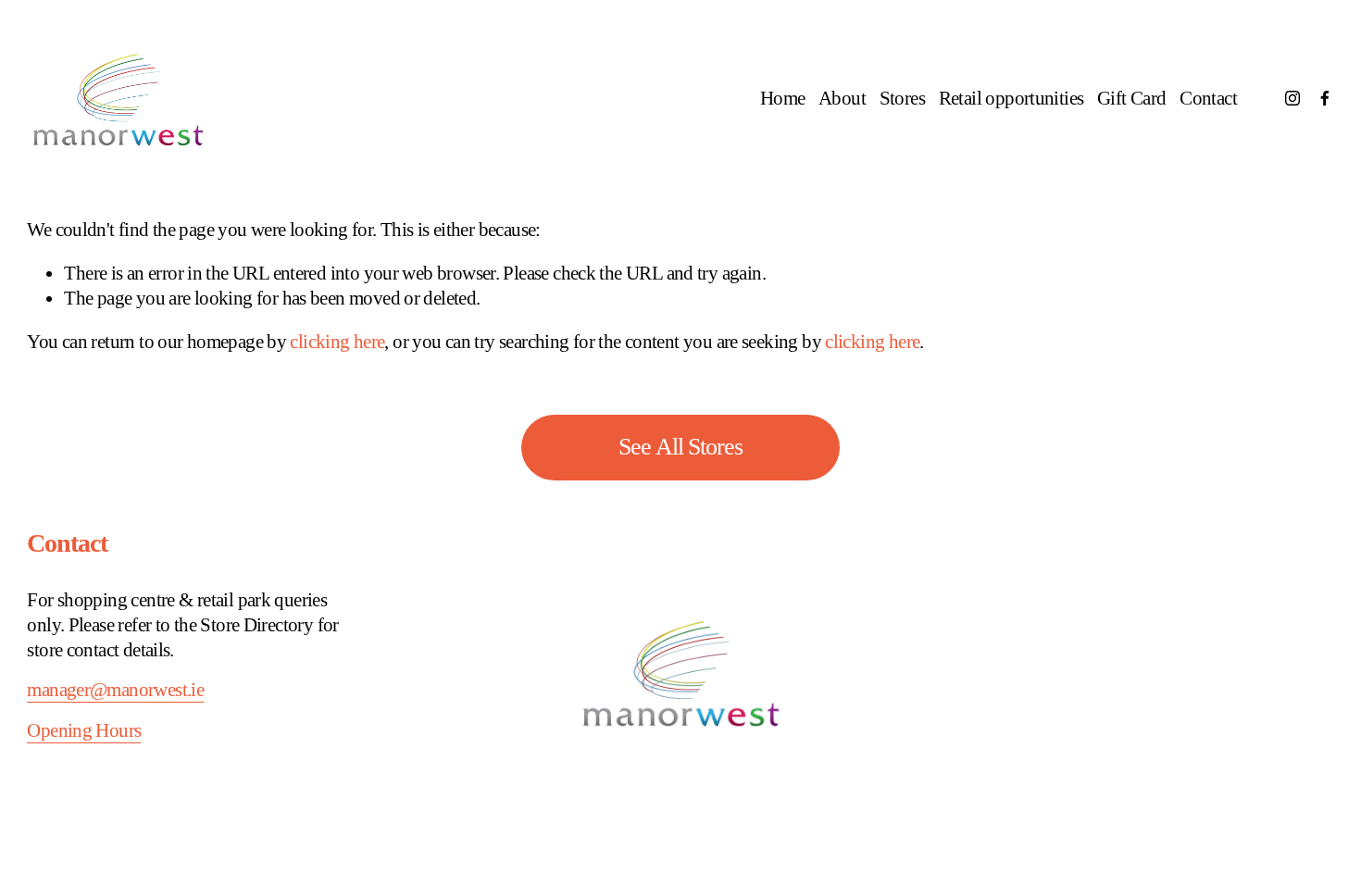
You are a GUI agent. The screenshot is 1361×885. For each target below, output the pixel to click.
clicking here (337, 341)
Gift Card (1131, 98)
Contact (1208, 98)
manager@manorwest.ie (115, 689)
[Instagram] (1292, 98)
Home (782, 98)
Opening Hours (84, 730)
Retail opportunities (1011, 98)
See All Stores (680, 446)
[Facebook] (1325, 98)
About (842, 98)
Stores (902, 98)
